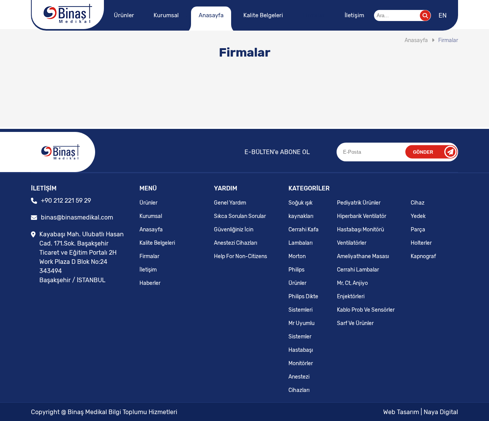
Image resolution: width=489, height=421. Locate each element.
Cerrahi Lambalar (358, 270)
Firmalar (314, 15)
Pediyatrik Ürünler (359, 203)
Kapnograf (423, 256)
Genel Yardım (230, 203)
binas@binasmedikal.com (77, 217)
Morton (297, 256)
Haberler (149, 283)
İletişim (354, 15)
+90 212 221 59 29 (66, 200)
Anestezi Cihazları (235, 243)
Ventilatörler (351, 243)
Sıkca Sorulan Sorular (240, 216)
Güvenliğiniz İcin (233, 229)
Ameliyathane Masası (363, 256)
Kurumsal (166, 15)
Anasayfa (211, 15)
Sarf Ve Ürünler (355, 323)
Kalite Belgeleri (263, 15)
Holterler (421, 243)
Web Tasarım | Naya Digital (420, 412)
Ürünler (124, 15)
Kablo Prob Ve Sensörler (366, 310)
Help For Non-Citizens (240, 256)
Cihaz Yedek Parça (418, 216)
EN (443, 15)
